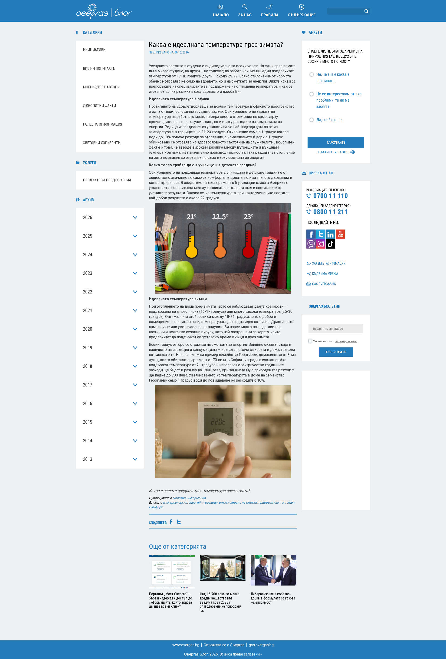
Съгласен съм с (335, 341)
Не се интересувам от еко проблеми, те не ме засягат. (338, 100)
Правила (270, 15)
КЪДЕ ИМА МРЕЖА (325, 274)
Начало (221, 15)
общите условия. (346, 341)
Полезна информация (102, 124)
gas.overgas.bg (324, 284)
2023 (87, 273)
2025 (87, 236)
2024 (87, 254)
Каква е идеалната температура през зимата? (216, 44)
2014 (87, 440)
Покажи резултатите (332, 152)
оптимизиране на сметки (238, 502)
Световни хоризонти (101, 143)
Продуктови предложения (107, 180)
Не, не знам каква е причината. (333, 77)
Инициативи (94, 50)
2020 (87, 329)
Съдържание (301, 15)
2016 (87, 403)
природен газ (268, 502)
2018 (87, 366)
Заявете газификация (328, 263)
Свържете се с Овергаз (224, 645)
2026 (87, 217)
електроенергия (175, 502)
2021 (87, 310)
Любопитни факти (99, 105)
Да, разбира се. (329, 119)
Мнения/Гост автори (101, 87)
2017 (87, 385)
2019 (87, 347)
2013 (87, 459)
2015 (87, 422)
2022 (87, 292)
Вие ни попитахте (99, 68)
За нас (245, 15)
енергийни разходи (202, 502)
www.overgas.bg (185, 645)
